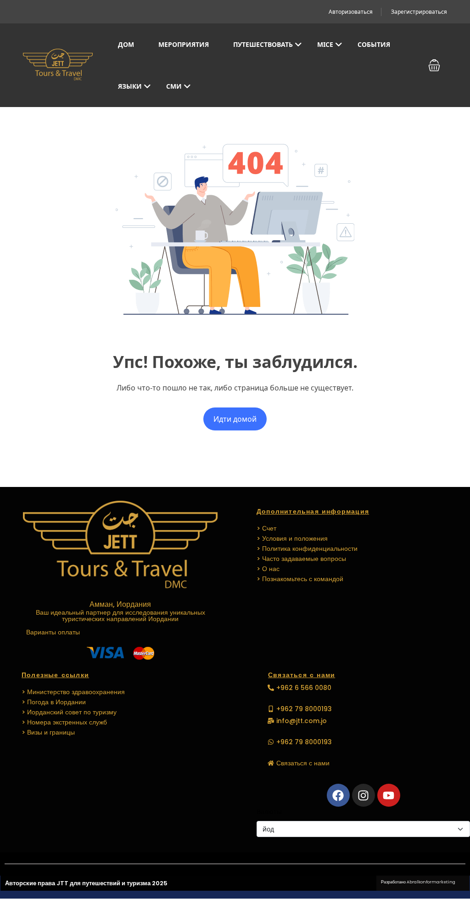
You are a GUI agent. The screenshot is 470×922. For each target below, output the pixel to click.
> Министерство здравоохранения (73, 691)
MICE (325, 44)
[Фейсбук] (338, 795)
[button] (434, 65)
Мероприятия (183, 44)
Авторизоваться (351, 12)
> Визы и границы (48, 732)
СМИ (174, 86)
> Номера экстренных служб (64, 722)
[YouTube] (388, 795)
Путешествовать (263, 44)
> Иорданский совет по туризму (69, 712)
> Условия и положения (292, 538)
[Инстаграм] (363, 795)
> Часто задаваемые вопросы (301, 558)
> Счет (266, 528)
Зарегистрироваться (419, 12)
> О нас (268, 568)
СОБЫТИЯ (374, 44)
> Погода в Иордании (54, 702)
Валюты (269, 811)
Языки (130, 86)
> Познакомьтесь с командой (300, 578)
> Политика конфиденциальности (307, 548)
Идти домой (235, 419)
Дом (126, 44)
